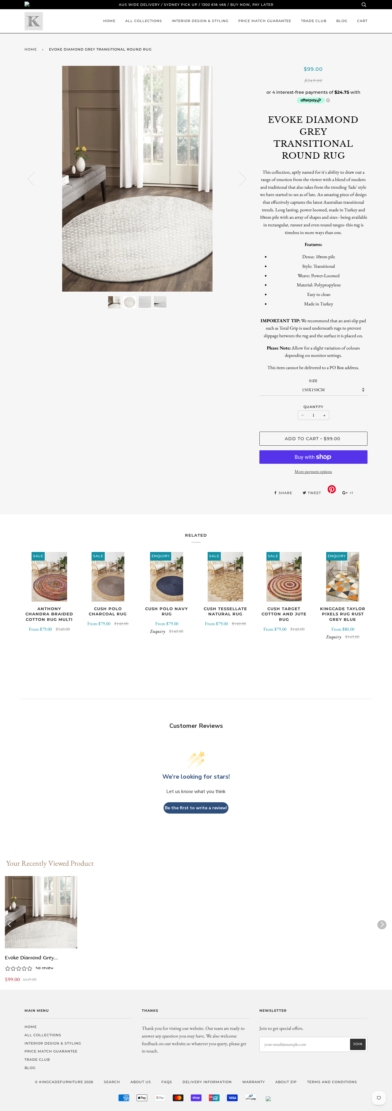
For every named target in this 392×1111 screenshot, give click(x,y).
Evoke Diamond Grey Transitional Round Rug (31, 958)
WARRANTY (253, 1082)
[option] (137, 179)
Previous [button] (34, 179)
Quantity (313, 407)
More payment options (313, 471)
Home (109, 21)
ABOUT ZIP (286, 1082)
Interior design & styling (200, 21)
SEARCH (112, 1082)
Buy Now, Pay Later (251, 4)
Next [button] (239, 179)
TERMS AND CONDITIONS (332, 1082)
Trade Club (313, 21)
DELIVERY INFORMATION (207, 1082)
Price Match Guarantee (264, 21)
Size (313, 381)
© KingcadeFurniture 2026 (64, 1082)
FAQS (166, 1082)
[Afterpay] (251, 1100)
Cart (362, 21)
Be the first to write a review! (196, 808)
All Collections (143, 21)
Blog (341, 21)
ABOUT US (140, 1082)
